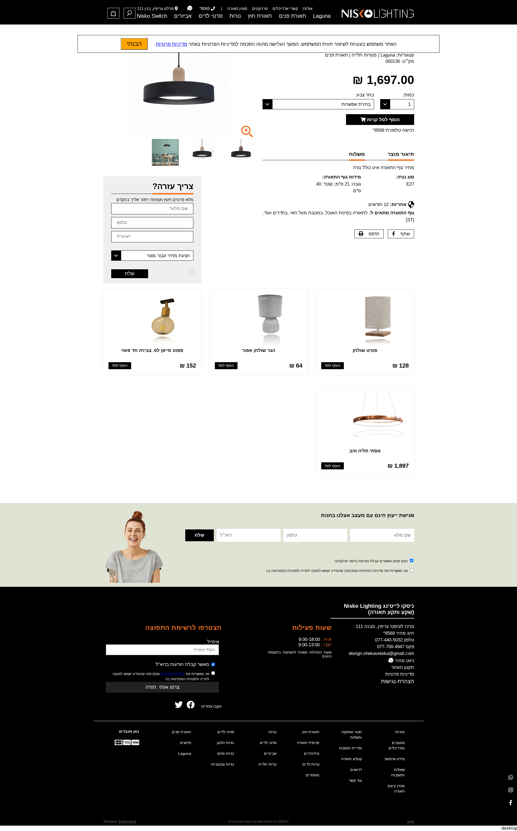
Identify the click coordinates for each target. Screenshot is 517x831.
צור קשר (355, 780)
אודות (307, 8)
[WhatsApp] (510, 777)
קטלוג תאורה (351, 759)
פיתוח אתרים (127, 821)
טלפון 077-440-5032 (394, 640)
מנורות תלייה (364, 55)
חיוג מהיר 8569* (398, 633)
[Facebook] (510, 802)
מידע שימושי (394, 759)
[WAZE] (190, 8)
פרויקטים (260, 8)
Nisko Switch (152, 16)
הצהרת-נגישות (397, 681)
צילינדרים (311, 753)
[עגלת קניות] (113, 13)
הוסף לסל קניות (383, 119)
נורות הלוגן (225, 743)
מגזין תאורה (237, 8)
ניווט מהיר (404, 660)
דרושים (356, 769)
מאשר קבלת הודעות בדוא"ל (182, 664)
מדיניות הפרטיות (173, 674)
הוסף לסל (332, 366)
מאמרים (312, 775)
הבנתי (134, 43)
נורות (235, 16)
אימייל (213, 641)
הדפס (374, 233)
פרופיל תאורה (308, 743)
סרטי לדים (211, 16)
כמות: (408, 94)
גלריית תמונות (350, 748)
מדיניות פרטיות (399, 674)
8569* (204, 8)
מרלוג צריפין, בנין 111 (155, 8)
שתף (405, 233)
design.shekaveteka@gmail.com (381, 653)
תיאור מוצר (401, 154)
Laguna (322, 16)
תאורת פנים (292, 16)
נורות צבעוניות (222, 764)
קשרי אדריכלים (285, 8)
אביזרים (183, 16)
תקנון (410, 821)
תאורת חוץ (260, 16)
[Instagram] (510, 790)
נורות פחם (225, 753)
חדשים (185, 743)
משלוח (357, 154)
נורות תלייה (267, 764)
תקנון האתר (402, 667)
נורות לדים (310, 764)
